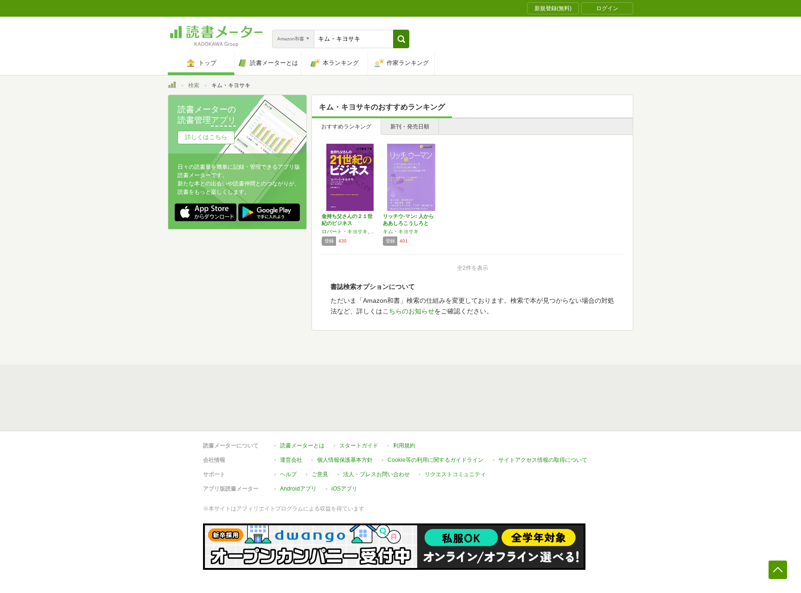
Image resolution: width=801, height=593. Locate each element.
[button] (401, 39)
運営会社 (291, 460)
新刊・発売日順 (409, 126)
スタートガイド (358, 445)
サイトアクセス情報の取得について (542, 460)
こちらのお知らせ (408, 311)
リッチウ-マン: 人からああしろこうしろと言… (408, 223)
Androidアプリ (298, 488)
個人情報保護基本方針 (345, 460)
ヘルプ (288, 474)
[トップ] (172, 86)
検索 (193, 85)
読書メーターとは (302, 445)
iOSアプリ (344, 488)
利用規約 (404, 445)
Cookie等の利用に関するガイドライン (435, 460)
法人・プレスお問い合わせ (376, 474)
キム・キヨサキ (401, 231)
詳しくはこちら (206, 137)
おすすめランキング (346, 126)
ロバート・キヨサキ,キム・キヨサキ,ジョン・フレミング (350, 231)
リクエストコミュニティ (455, 474)
